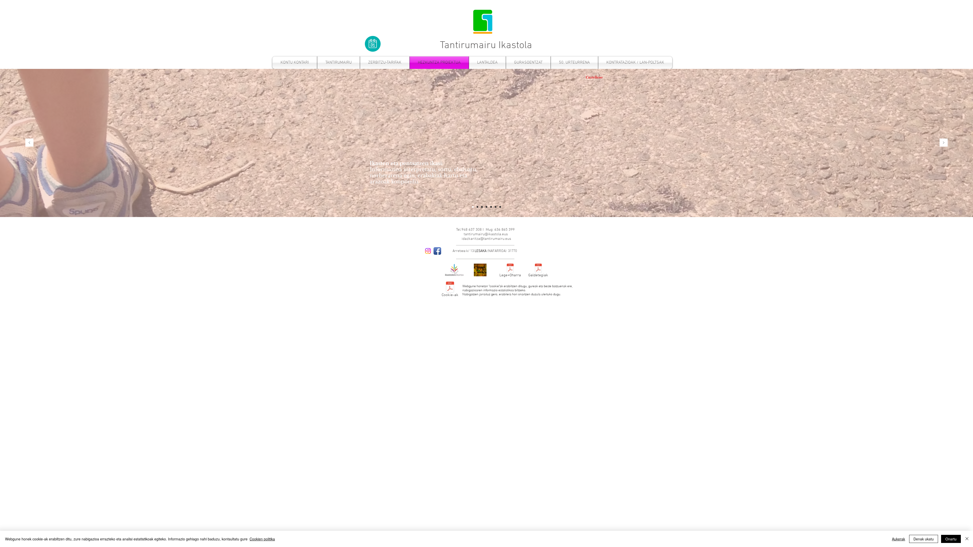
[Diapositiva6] (482, 207)
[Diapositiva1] (477, 207)
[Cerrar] (967, 539)
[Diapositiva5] (486, 207)
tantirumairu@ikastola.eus (486, 234)
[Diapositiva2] (491, 207)
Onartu (951, 538)
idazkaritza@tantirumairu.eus (486, 239)
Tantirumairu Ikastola (486, 46)
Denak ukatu (923, 538)
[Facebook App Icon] (437, 251)
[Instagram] (428, 251)
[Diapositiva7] (495, 207)
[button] (384, 62)
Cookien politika (262, 538)
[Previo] (29, 143)
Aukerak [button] (898, 538)
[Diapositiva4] (473, 207)
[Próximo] (944, 143)
